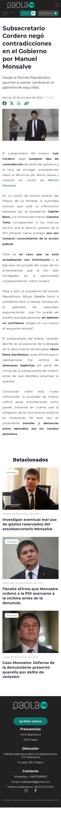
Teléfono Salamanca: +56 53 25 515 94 (30, 786)
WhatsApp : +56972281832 (30, 776)
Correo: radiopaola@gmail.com (30, 781)
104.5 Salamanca (30, 734)
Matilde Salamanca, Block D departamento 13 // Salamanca (30, 755)
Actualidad (12, 472)
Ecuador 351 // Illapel (30, 762)
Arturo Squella (34, 296)
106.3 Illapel (30, 739)
